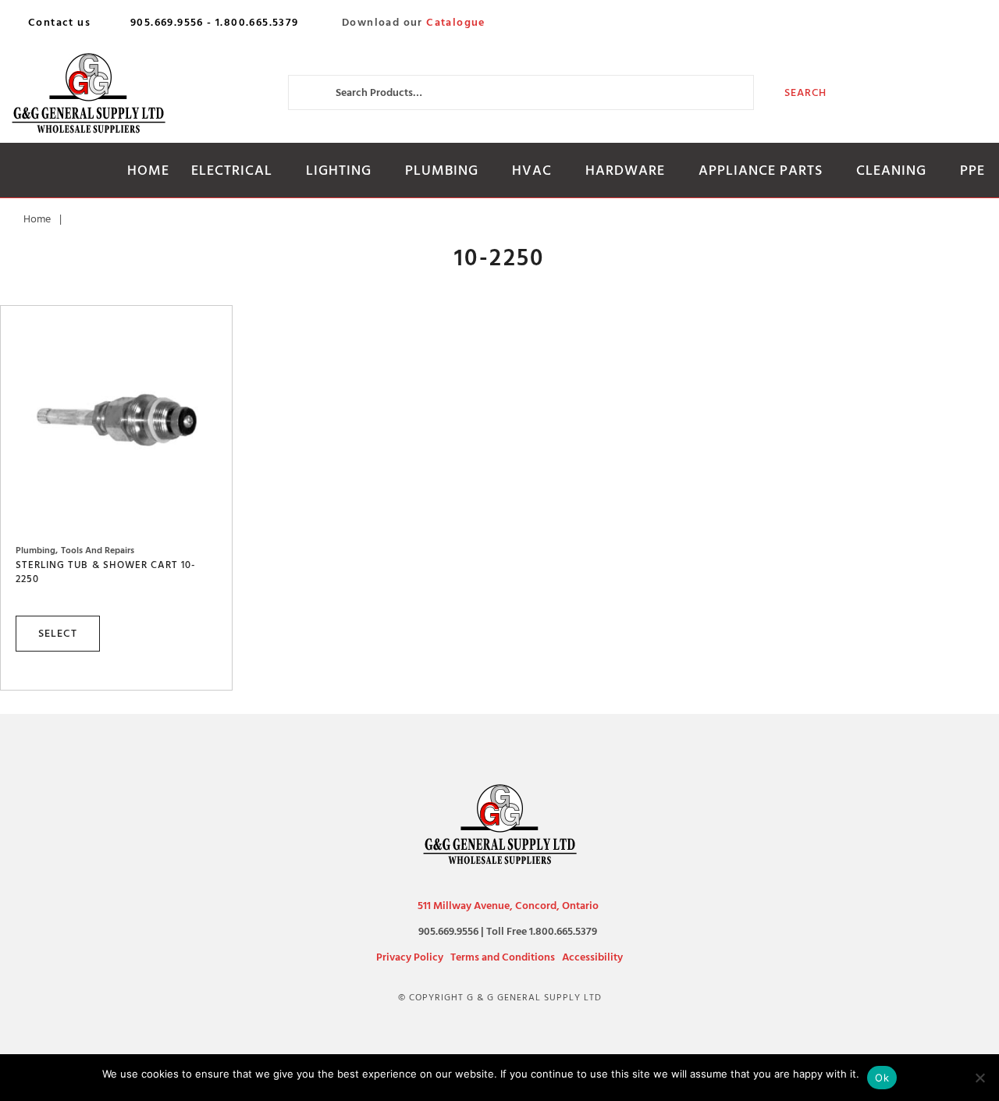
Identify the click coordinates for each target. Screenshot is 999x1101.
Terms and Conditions (502, 957)
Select (57, 633)
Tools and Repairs (97, 550)
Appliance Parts (761, 170)
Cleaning (891, 170)
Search (805, 92)
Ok (882, 1077)
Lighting (339, 170)
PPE (972, 170)
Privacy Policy (409, 957)
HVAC (532, 170)
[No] (979, 1077)
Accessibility (592, 957)
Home (148, 170)
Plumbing (441, 170)
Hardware (625, 170)
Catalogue (455, 22)
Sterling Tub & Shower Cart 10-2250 (106, 572)
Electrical (231, 170)
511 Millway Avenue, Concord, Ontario (508, 906)
